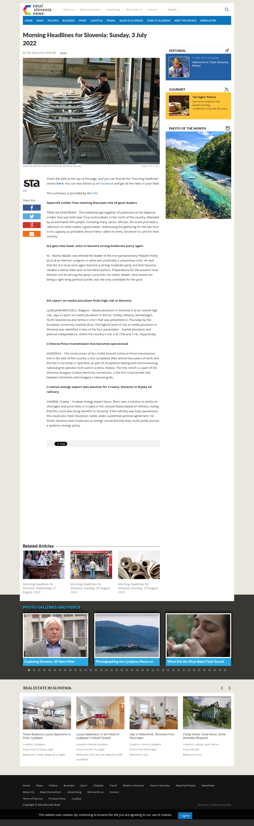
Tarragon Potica (204, 97)
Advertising (113, 9)
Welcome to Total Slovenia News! (210, 63)
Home (29, 20)
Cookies (76, 798)
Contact (152, 9)
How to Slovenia (158, 20)
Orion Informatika (221, 805)
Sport (83, 20)
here (60, 183)
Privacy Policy (57, 798)
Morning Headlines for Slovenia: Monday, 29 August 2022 (138, 588)
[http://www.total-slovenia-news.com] (37, 9)
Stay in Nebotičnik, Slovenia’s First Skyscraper (152, 736)
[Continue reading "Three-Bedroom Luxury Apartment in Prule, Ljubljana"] (47, 712)
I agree (185, 815)
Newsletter (208, 20)
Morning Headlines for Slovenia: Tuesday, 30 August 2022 (90, 588)
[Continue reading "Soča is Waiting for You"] (198, 175)
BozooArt (203, 805)
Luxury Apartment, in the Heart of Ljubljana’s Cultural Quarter (97, 736)
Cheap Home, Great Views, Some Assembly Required (204, 736)
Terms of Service (33, 798)
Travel (111, 20)
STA (28, 52)
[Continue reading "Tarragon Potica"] (179, 105)
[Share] (32, 208)
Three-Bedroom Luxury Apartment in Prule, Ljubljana (46, 736)
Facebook (107, 183)
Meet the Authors (90, 9)
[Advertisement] (91, 496)
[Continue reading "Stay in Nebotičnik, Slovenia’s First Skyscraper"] (154, 712)
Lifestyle (96, 20)
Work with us (133, 9)
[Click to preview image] (91, 111)
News (40, 20)
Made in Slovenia (131, 20)
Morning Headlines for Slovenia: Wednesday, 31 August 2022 (40, 588)
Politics (53, 20)
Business (69, 20)
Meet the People (185, 20)
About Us (68, 9)
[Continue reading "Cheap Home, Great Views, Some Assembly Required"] (207, 712)
